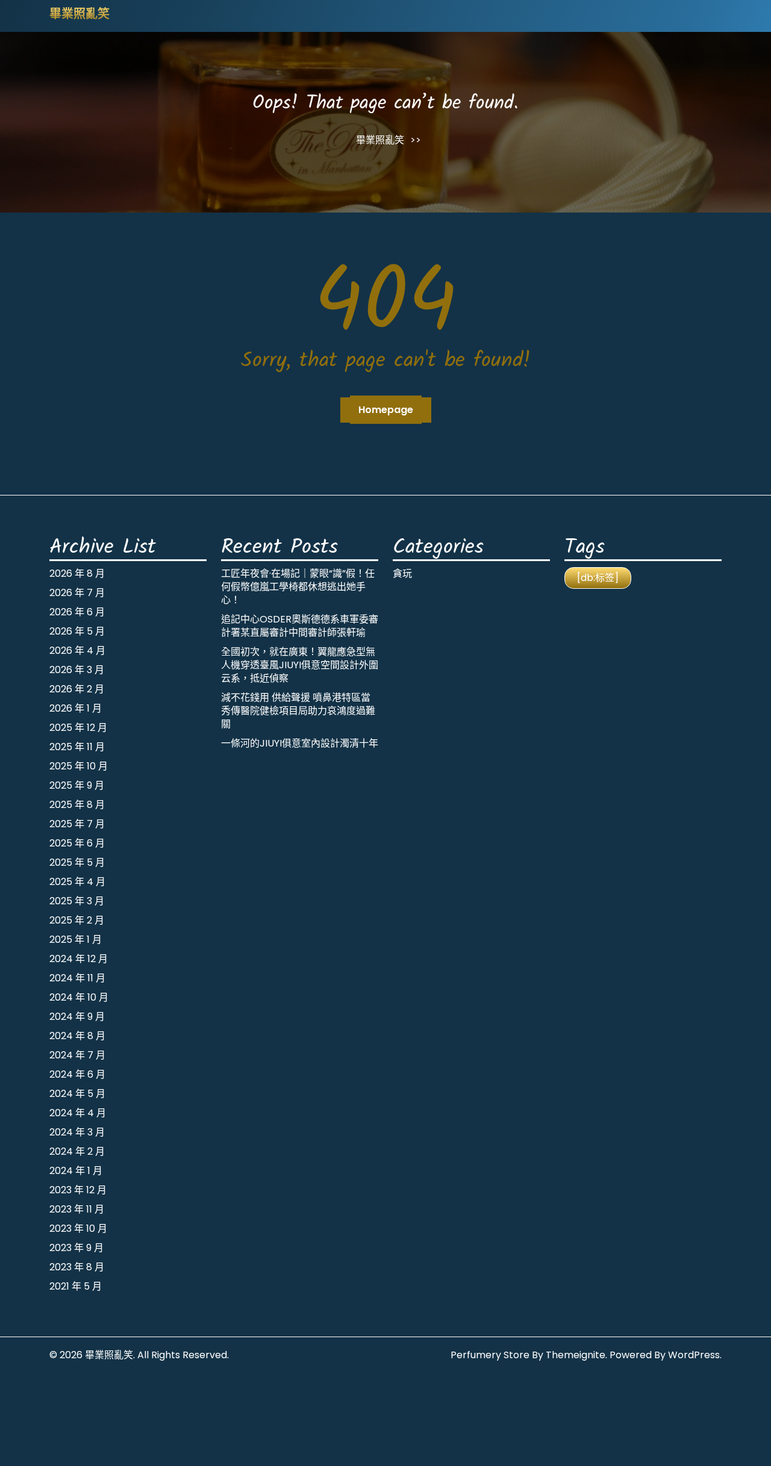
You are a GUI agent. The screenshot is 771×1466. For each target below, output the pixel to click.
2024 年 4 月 (77, 1113)
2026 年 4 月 (77, 650)
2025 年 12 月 (78, 728)
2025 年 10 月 (78, 766)
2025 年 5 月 (77, 862)
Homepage (385, 410)
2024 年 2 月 (77, 1151)
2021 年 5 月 (75, 1286)
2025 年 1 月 (75, 939)
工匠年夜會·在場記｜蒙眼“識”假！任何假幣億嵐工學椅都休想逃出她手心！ (298, 587)
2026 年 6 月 (77, 612)
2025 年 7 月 (77, 824)
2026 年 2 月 (76, 689)
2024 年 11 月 (77, 978)
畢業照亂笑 (79, 15)
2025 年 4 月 (77, 882)
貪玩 (402, 573)
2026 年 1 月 (75, 708)
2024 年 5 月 (77, 1094)
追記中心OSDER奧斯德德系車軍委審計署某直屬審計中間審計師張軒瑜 (299, 625)
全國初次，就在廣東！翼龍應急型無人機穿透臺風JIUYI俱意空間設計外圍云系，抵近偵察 (299, 665)
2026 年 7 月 (77, 593)
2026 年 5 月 (77, 631)
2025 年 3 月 (76, 901)
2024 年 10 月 (78, 997)
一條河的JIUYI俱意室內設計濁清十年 (299, 743)
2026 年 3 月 (76, 670)
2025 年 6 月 (77, 843)
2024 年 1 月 (75, 1171)
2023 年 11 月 (76, 1209)
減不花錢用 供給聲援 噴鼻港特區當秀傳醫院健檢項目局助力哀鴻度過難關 (298, 711)
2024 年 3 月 (77, 1132)
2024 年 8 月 (77, 1036)
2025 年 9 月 (76, 785)
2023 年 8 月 (76, 1267)
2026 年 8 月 (77, 573)
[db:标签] (598, 578)
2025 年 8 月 (77, 805)
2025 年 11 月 (77, 747)
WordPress (694, 1355)
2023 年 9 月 (76, 1248)
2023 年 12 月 (78, 1190)
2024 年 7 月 (77, 1055)
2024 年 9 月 (77, 1016)
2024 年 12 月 (78, 959)
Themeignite (575, 1355)
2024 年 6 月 (77, 1074)
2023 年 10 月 (78, 1228)
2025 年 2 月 (76, 920)
